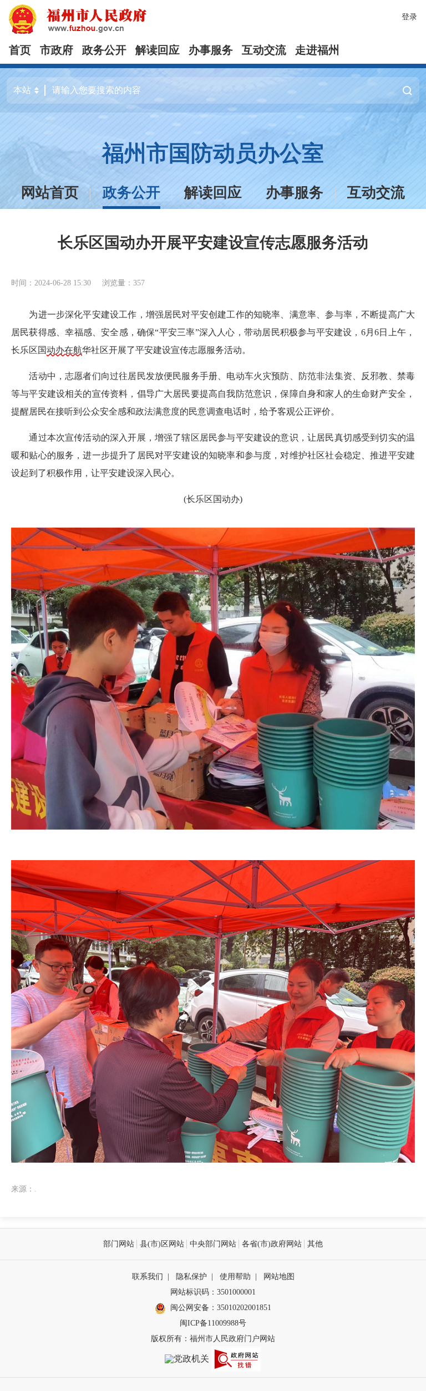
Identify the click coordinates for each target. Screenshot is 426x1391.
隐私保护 (191, 1276)
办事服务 (211, 50)
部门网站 (118, 1244)
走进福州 (317, 50)
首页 (20, 50)
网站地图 (279, 1276)
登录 (409, 17)
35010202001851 (244, 1307)
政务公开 (104, 50)
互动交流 (264, 50)
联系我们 (147, 1276)
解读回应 (157, 50)
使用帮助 (235, 1276)
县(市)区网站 (162, 1244)
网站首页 (50, 193)
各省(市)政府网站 (272, 1244)
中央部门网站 (213, 1244)
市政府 (56, 50)
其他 (315, 1244)
